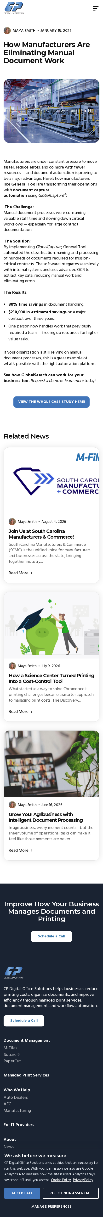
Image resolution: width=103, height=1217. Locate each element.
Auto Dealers (16, 1098)
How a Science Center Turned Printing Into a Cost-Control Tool (51, 678)
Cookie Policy (61, 1180)
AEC (7, 1104)
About (10, 1140)
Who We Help (17, 1090)
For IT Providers (19, 1125)
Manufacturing (17, 1111)
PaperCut (12, 1061)
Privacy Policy (83, 1180)
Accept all (22, 1193)
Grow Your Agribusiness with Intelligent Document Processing (46, 817)
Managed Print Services (26, 1075)
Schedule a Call (51, 936)
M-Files (10, 1048)
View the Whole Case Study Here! (51, 402)
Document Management (27, 1041)
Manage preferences (51, 1207)
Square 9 (12, 1055)
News (9, 1147)
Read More (19, 573)
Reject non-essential (71, 1193)
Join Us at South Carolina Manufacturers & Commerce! (41, 534)
